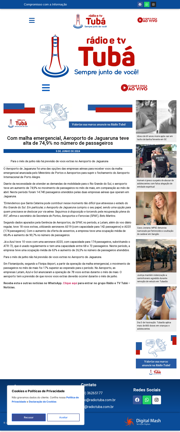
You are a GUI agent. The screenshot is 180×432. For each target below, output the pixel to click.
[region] (45, 405)
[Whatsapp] (146, 4)
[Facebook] (140, 4)
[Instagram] (153, 4)
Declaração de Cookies (42, 401)
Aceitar (63, 417)
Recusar (28, 417)
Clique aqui (70, 283)
